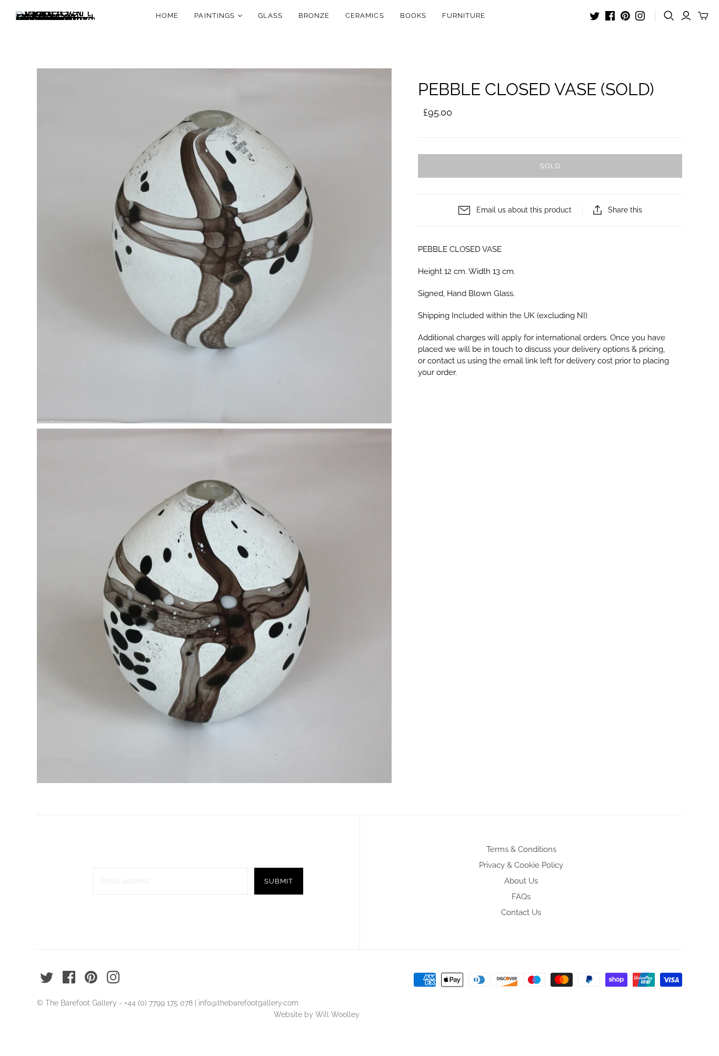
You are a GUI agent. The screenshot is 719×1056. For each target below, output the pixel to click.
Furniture (463, 15)
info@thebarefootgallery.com (248, 1003)
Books (413, 15)
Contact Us (521, 912)
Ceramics (364, 15)
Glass (270, 15)
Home (167, 15)
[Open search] (669, 16)
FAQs (521, 896)
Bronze (313, 15)
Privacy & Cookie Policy (521, 865)
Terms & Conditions (521, 849)
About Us (521, 881)
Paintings (214, 15)
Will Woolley (337, 1014)
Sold (550, 166)
